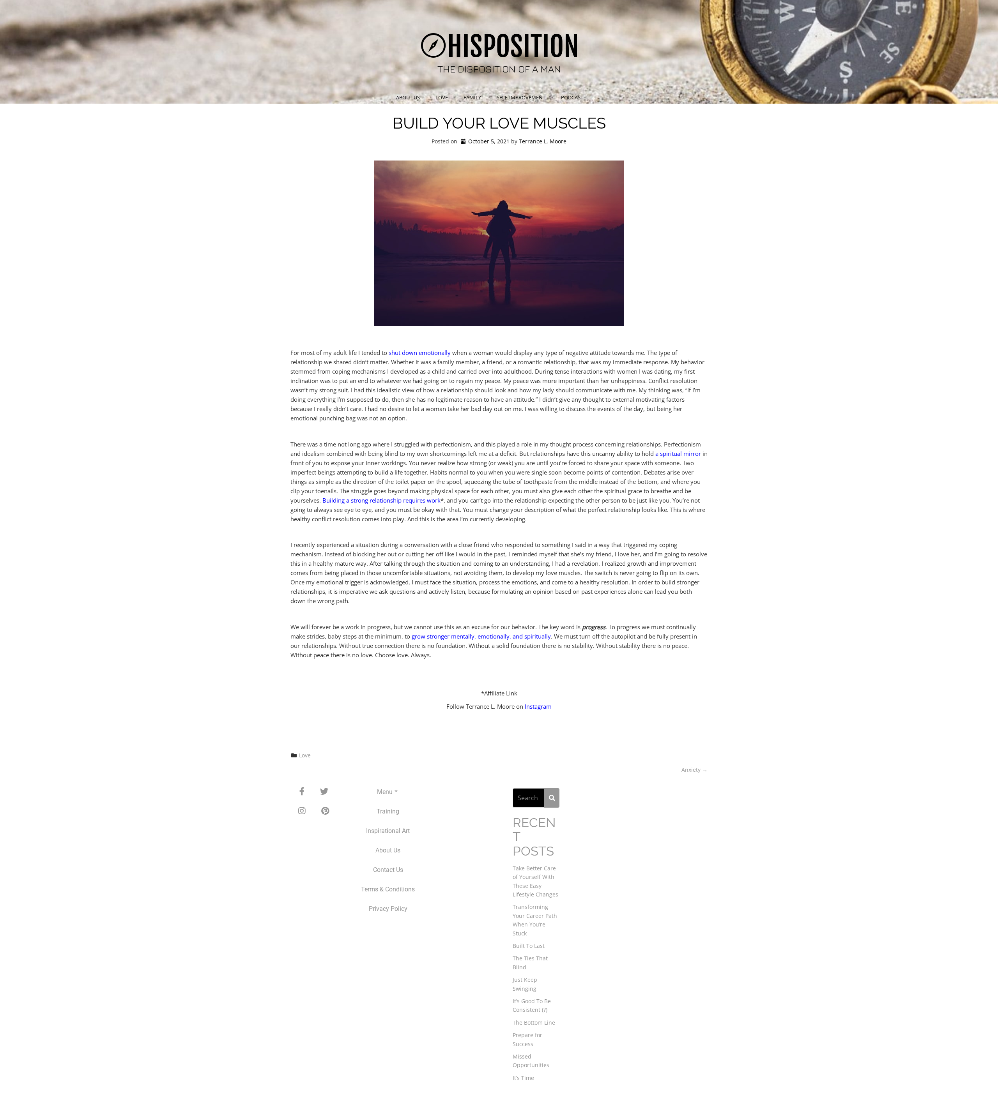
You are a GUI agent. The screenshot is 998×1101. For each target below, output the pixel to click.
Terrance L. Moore (542, 141)
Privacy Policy (388, 908)
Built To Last (529, 945)
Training (388, 811)
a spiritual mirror (678, 453)
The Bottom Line (534, 1022)
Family (472, 97)
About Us (408, 97)
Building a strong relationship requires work (381, 500)
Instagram (538, 706)
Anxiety (694, 769)
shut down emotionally (420, 352)
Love (441, 97)
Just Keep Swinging (525, 984)
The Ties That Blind (530, 962)
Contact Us (388, 869)
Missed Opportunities (531, 1061)
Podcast (572, 97)
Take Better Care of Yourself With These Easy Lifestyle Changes (535, 881)
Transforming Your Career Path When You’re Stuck (535, 920)
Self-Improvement (521, 97)
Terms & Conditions (388, 889)
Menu (385, 792)
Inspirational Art (388, 831)
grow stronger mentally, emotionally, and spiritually (481, 636)
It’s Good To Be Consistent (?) (532, 1005)
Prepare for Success (527, 1039)
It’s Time (523, 1078)
